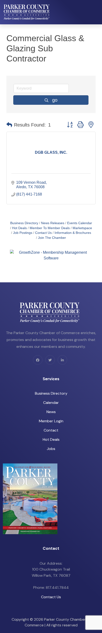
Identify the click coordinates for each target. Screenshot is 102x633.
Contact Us (43, 233)
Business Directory (24, 223)
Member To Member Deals (50, 228)
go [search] (54, 100)
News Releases (52, 223)
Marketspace (82, 228)
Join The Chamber (52, 238)
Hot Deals (19, 228)
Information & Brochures (73, 233)
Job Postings (22, 233)
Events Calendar (79, 223)
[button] (9, 125)
